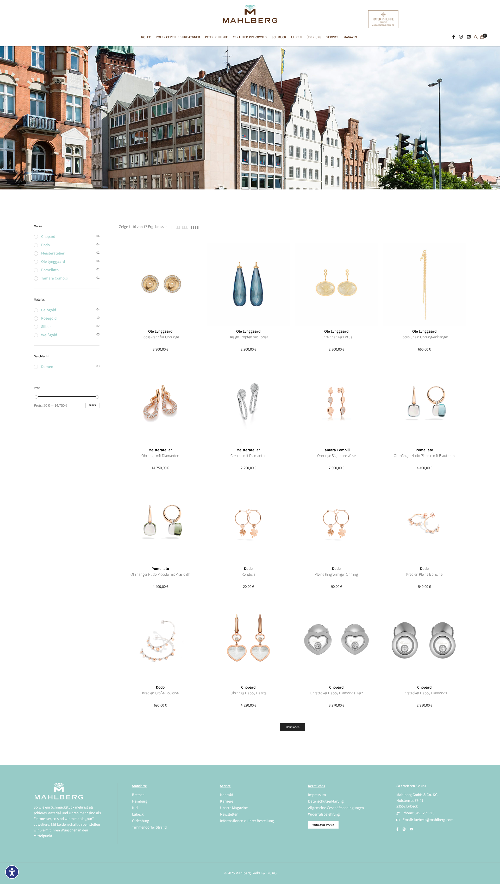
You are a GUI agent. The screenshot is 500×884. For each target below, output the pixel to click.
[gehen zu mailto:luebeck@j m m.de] (411, 829)
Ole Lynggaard (160, 331)
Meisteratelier (160, 450)
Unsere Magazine (234, 808)
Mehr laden (292, 727)
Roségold (49, 318)
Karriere (226, 801)
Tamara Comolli (336, 450)
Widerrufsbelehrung (324, 814)
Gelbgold (48, 310)
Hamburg (139, 801)
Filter (92, 405)
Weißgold (49, 335)
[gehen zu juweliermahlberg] (461, 37)
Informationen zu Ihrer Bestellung (247, 821)
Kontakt (226, 795)
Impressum (317, 795)
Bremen (138, 795)
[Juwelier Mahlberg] (250, 20)
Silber (46, 326)
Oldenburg (140, 821)
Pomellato (424, 450)
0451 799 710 (424, 813)
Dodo (248, 568)
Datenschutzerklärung (326, 801)
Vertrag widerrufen (323, 825)
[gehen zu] (476, 37)
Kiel (135, 808)
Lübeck (137, 814)
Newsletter (229, 814)
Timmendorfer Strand (149, 827)
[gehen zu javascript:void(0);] (178, 227)
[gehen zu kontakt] (468, 37)
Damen (47, 367)
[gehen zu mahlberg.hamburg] (454, 37)
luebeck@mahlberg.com (433, 820)
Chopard (248, 687)
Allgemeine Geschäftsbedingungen (336, 808)
